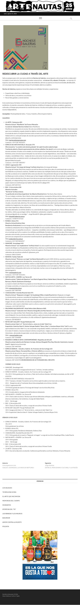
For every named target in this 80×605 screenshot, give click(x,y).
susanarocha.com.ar (15, 288)
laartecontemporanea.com (17, 140)
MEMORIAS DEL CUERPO (11, 501)
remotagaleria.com (15, 272)
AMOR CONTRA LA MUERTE (12, 522)
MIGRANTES (6, 505)
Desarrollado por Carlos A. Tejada (11, 596)
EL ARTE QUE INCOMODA (11, 496)
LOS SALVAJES (7, 488)
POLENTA (5, 526)
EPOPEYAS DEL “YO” (9, 509)
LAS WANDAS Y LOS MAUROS (12, 513)
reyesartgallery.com (15, 335)
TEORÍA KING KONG (9, 492)
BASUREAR (6, 518)
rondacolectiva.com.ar (16, 239)
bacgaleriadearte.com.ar (17, 216)
